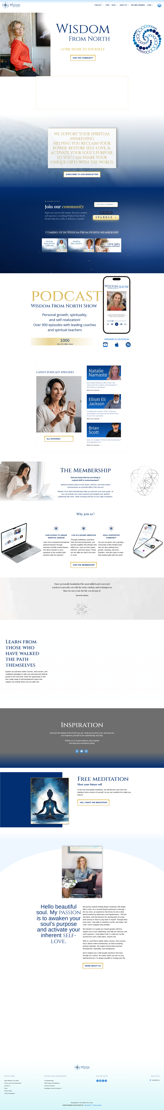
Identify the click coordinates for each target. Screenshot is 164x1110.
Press (5, 1088)
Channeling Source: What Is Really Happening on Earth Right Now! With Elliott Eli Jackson (104, 407)
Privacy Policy (8, 1091)
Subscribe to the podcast (116, 339)
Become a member (105, 204)
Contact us (7, 1085)
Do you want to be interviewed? (12, 1083)
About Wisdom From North (11, 1080)
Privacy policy (97, 1105)
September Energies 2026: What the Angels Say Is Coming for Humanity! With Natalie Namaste (104, 379)
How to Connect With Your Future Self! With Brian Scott (104, 434)
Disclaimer (87, 1105)
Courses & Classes (49, 1085)
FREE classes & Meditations (52, 1083)
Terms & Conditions (9, 1093)
